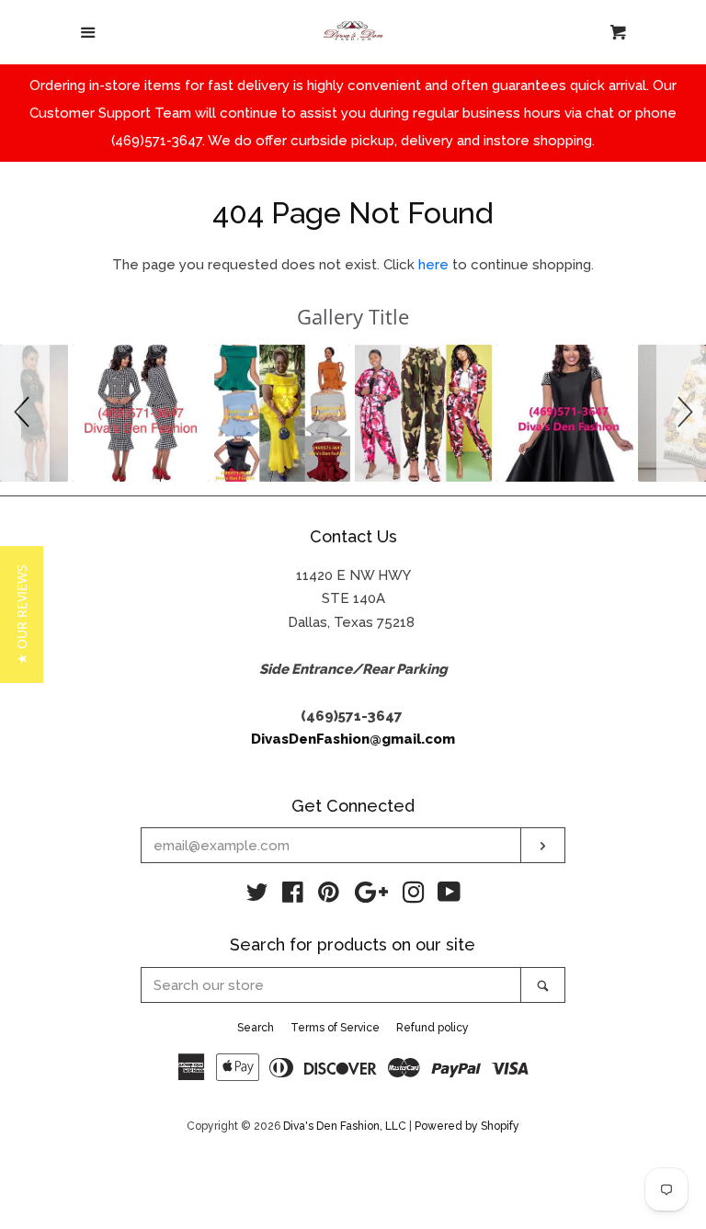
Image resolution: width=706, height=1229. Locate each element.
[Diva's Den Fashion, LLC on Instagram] (414, 896)
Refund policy (432, 1027)
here (433, 264)
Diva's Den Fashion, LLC (344, 1126)
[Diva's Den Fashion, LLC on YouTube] (449, 896)
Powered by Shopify (467, 1126)
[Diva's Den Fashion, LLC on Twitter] (257, 896)
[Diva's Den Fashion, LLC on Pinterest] (328, 896)
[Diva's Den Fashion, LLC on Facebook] (292, 896)
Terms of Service (335, 1027)
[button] (25, 413)
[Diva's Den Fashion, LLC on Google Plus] (371, 896)
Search (255, 1027)
